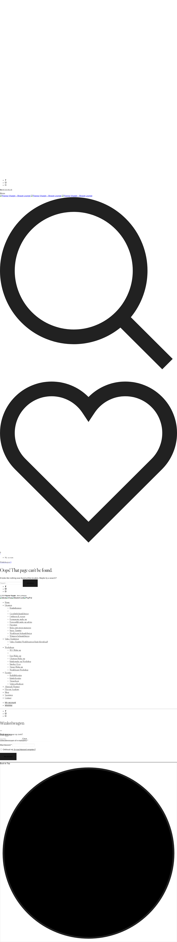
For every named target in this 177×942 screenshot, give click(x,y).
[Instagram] (6, 183)
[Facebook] (6, 180)
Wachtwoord (6, 745)
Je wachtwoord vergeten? (25, 750)
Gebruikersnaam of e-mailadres (14, 741)
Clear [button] (24, 739)
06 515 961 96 (6, 190)
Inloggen (8, 757)
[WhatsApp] (6, 185)
